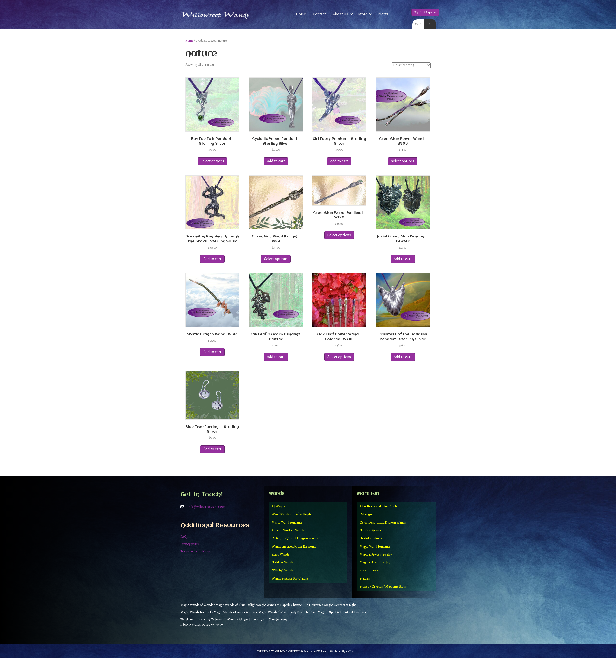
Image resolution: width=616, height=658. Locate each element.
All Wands (278, 506)
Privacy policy (189, 544)
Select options (212, 161)
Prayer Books (369, 570)
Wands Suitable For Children (291, 578)
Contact (319, 14)
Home (301, 14)
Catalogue (367, 514)
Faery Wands (280, 554)
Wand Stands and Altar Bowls (291, 514)
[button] (351, 14)
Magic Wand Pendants (287, 522)
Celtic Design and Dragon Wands (295, 538)
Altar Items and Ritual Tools (378, 506)
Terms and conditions (195, 551)
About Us (340, 14)
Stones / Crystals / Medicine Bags (383, 586)
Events (383, 14)
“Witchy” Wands (283, 570)
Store (362, 14)
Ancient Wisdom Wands (288, 530)
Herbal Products (371, 538)
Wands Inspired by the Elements (294, 546)
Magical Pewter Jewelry (376, 554)
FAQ (183, 536)
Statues (365, 578)
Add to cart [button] (276, 161)
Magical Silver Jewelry (375, 562)
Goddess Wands (283, 562)
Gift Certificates (370, 530)
